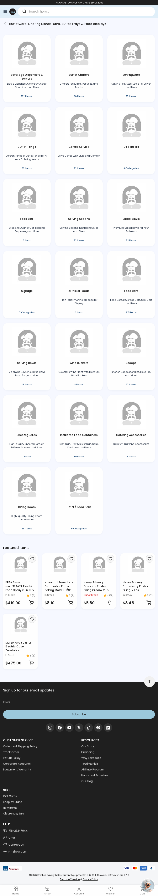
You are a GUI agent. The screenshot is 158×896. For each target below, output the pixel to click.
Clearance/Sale (13, 813)
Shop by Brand (12, 802)
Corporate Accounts (17, 764)
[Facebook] (59, 727)
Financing (87, 752)
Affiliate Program (92, 769)
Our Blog (87, 781)
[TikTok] (88, 727)
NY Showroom (17, 852)
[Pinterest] (98, 727)
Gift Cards (10, 796)
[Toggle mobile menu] (5, 11)
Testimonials (89, 764)
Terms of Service (70, 879)
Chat (11, 838)
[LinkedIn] (108, 727)
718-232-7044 (18, 831)
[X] (79, 727)
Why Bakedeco (91, 758)
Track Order (11, 752)
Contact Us (16, 845)
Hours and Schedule (94, 775)
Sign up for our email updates (28, 690)
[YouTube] (69, 727)
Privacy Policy (90, 879)
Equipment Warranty (17, 769)
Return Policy (11, 758)
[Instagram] (50, 727)
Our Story (87, 746)
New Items (10, 808)
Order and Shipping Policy (20, 746)
